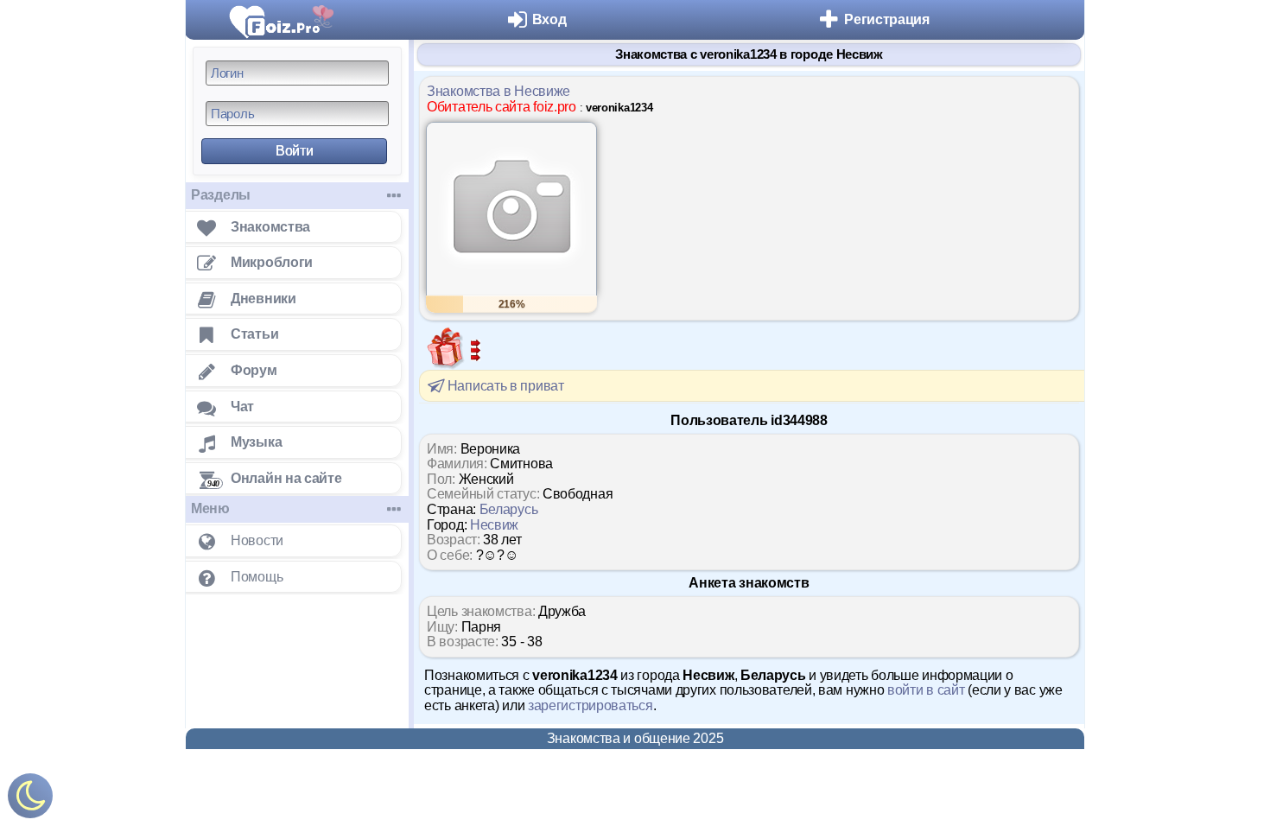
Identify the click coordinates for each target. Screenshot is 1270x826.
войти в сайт (925, 690)
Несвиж (494, 525)
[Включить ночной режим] (30, 799)
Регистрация (887, 19)
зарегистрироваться (590, 705)
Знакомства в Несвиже (498, 91)
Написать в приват (504, 385)
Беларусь (508, 509)
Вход (549, 19)
